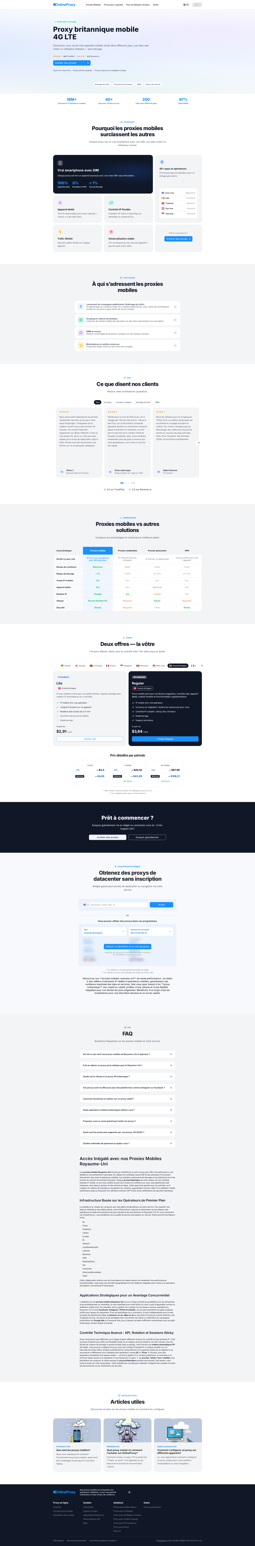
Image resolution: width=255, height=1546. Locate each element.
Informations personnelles (76, 1541)
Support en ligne (90, 1511)
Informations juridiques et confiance (103, 1541)
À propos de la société (63, 1511)
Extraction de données (123, 84)
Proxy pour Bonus (121, 1527)
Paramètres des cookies (63, 1515)
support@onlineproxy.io (93, 1515)
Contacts (57, 1507)
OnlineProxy (162, 1541)
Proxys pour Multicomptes (124, 1507)
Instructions (88, 1507)
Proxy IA (117, 1531)
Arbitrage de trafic (102, 84)
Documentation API (91, 1519)
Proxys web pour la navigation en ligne (110, 70)
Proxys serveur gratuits (82, 70)
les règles (145, 970)
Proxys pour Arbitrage (123, 1511)
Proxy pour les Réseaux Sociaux (127, 1515)
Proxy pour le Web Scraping (125, 1519)
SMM (139, 84)
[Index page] (64, 5)
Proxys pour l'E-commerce (124, 1523)
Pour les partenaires (152, 1507)
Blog (85, 1523)
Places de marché (153, 84)
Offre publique (58, 1541)
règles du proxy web (144, 972)
